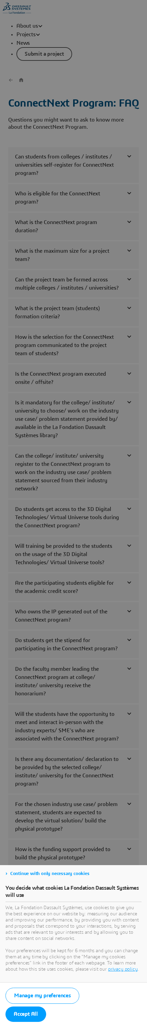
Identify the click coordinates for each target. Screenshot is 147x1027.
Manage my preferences (42, 995)
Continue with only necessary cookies (50, 873)
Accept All (26, 1014)
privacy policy (123, 969)
